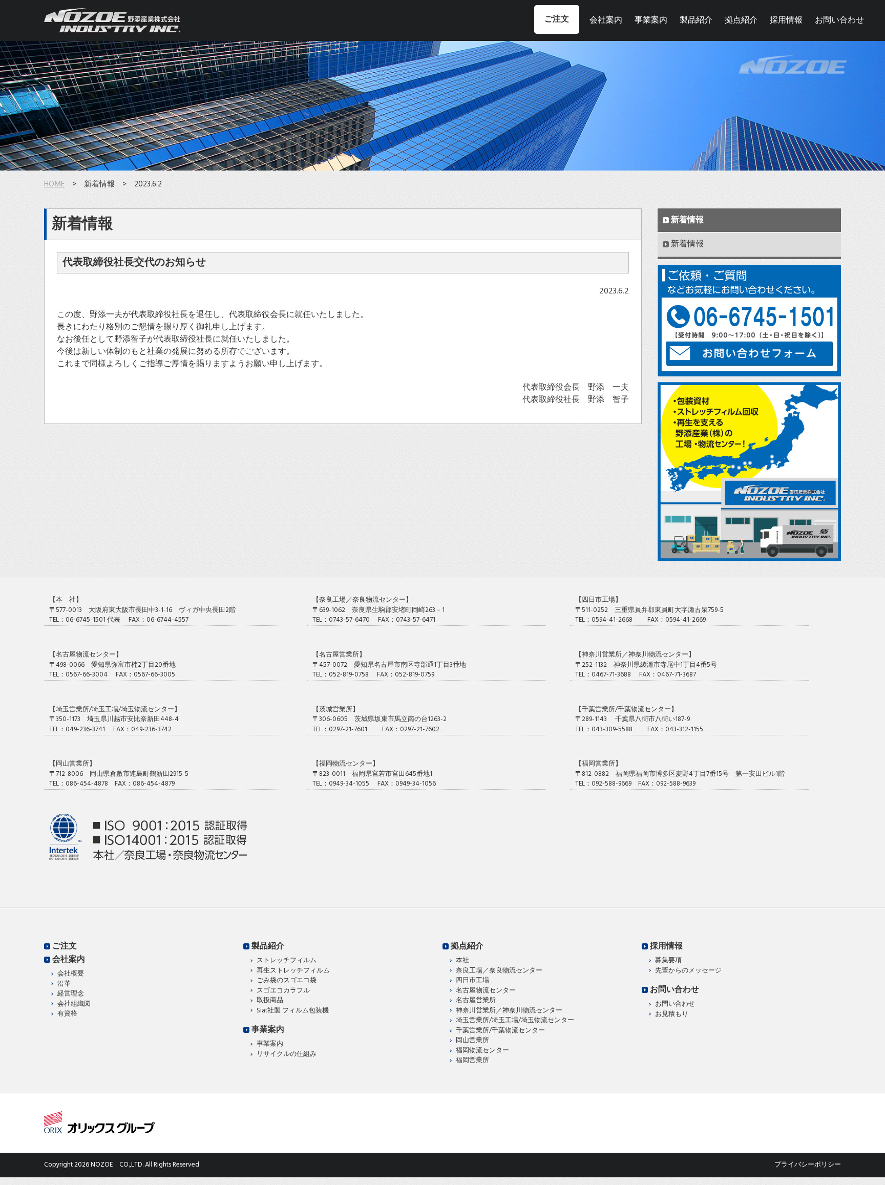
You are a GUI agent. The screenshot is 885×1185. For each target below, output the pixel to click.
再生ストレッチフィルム (293, 971)
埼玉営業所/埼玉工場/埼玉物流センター (515, 1020)
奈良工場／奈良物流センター (499, 971)
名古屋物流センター (486, 991)
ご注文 (556, 19)
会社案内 (605, 20)
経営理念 (70, 994)
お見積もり (671, 1014)
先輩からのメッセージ (688, 971)
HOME (54, 184)
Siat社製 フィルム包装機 (293, 1011)
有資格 (67, 1014)
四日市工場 (472, 981)
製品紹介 (696, 20)
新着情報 (687, 220)
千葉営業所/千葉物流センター (500, 1031)
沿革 (64, 984)
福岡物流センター (482, 1051)
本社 (462, 961)
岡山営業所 (472, 1040)
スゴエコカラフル (283, 991)
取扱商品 (270, 1001)
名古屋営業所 (476, 1001)
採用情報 (786, 20)
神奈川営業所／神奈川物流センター (509, 1011)
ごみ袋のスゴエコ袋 (287, 981)
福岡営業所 (472, 1060)
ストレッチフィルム (287, 961)
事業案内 (651, 20)
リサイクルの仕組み (287, 1054)
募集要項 (668, 961)
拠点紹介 (741, 20)
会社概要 (70, 974)
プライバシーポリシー (807, 1164)
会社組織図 (74, 1004)
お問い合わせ (839, 20)
